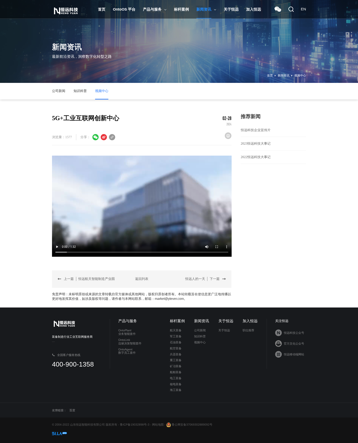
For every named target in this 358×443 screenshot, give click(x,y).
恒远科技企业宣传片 (256, 130)
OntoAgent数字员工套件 (127, 351)
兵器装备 (175, 354)
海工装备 (175, 390)
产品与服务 (127, 321)
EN (303, 9)
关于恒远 (225, 321)
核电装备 (175, 384)
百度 (72, 410)
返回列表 (141, 279)
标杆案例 (177, 321)
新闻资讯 (283, 75)
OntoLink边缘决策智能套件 (130, 341)
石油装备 (175, 342)
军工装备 (175, 336)
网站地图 (158, 424)
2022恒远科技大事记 (256, 157)
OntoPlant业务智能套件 (127, 332)
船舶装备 (175, 372)
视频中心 (300, 75)
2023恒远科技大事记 (256, 143)
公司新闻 (58, 91)
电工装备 (175, 378)
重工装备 (175, 360)
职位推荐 (248, 330)
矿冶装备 (175, 366)
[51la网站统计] (59, 433)
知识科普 (80, 91)
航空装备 (175, 348)
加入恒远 (250, 321)
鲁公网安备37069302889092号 (191, 424)
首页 (270, 75)
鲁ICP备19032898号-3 (134, 424)
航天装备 (175, 330)
